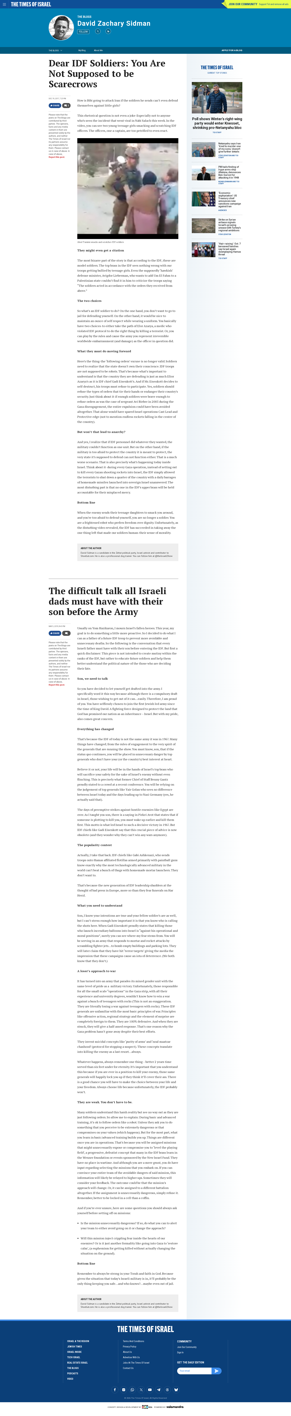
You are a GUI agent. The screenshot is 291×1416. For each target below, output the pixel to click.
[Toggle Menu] (4, 4)
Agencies (222, 210)
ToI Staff (217, 132)
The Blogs (84, 16)
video (70, 1379)
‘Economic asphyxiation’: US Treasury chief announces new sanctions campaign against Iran (229, 200)
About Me (98, 50)
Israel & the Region (78, 1341)
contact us (128, 1368)
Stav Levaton (224, 155)
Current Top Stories (217, 73)
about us (127, 1352)
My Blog (82, 50)
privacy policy (129, 1346)
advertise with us (131, 1357)
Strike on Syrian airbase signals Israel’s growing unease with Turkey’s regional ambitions (229, 225)
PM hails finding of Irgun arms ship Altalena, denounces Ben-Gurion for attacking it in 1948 (229, 172)
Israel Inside (74, 1352)
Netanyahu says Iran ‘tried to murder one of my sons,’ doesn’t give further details (229, 147)
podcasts (72, 1373)
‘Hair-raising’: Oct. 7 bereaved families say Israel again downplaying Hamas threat (229, 249)
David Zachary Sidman (114, 23)
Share (56, 105)
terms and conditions (133, 1341)
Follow (83, 31)
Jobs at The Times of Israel (136, 1362)
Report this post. (57, 157)
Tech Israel (73, 1357)
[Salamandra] (175, 1407)
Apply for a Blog (232, 50)
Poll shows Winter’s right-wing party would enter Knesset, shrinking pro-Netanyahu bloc (217, 123)
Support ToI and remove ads (273, 4)
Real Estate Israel (77, 1362)
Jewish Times (74, 1346)
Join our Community (243, 4)
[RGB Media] (147, 1407)
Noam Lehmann (225, 182)
